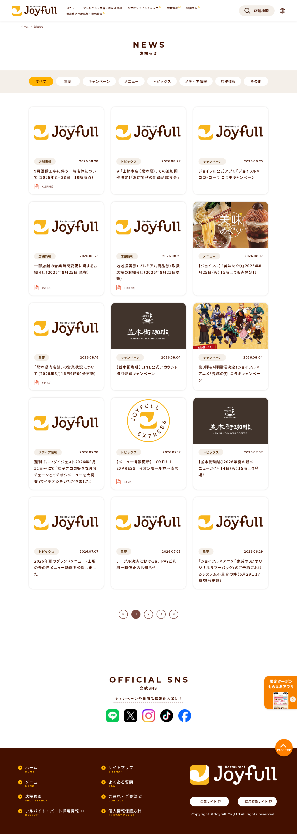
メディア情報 (196, 81)
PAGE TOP (284, 750)
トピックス (162, 81)
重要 (68, 81)
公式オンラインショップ (143, 8)
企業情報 (173, 8)
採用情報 (192, 8)
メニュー (72, 8)
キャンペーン (99, 81)
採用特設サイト (256, 801)
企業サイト (208, 801)
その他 (256, 81)
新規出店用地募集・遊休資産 (85, 13)
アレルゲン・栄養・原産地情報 (102, 8)
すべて (41, 81)
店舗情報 (228, 81)
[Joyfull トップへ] (34, 11)
